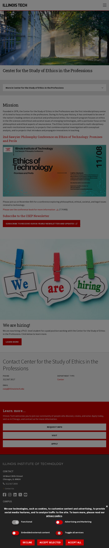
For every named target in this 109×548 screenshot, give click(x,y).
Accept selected (50, 542)
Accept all (74, 542)
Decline (27, 542)
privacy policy (54, 515)
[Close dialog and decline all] (107, 506)
